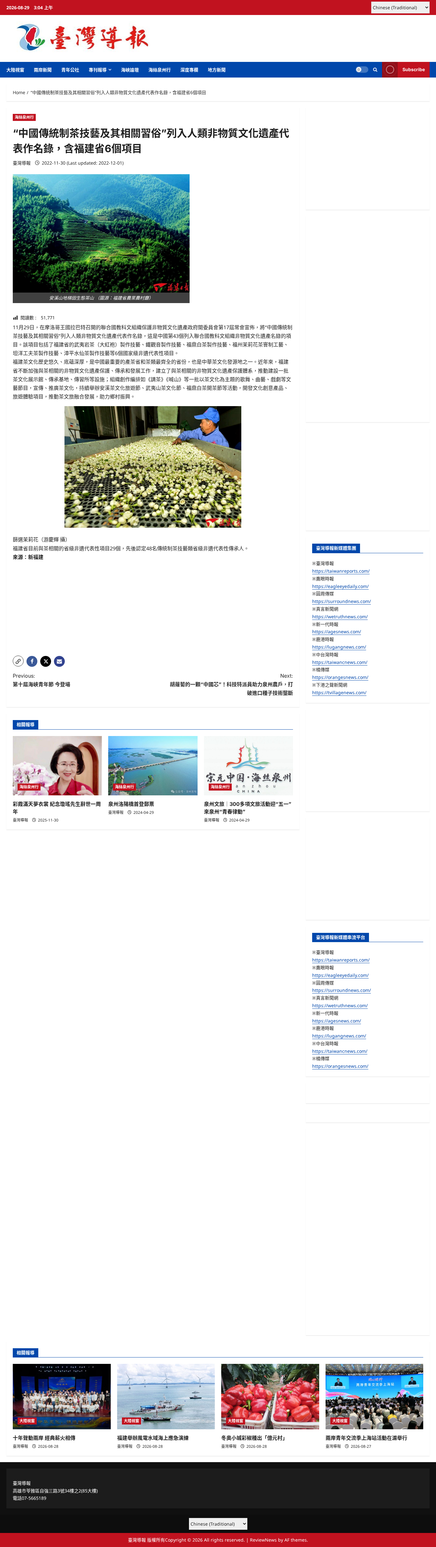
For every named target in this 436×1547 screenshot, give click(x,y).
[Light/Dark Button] (362, 69)
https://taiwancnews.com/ (339, 662)
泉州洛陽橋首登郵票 (131, 804)
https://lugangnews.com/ (339, 647)
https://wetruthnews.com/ (340, 617)
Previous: (41, 680)
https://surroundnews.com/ (341, 601)
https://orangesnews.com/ (340, 677)
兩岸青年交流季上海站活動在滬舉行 (366, 1438)
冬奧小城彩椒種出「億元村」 (254, 1438)
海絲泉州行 (159, 69)
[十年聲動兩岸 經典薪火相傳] (62, 1396)
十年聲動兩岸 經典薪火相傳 (44, 1438)
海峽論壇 (130, 69)
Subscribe (413, 69)
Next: (231, 684)
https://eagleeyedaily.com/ (340, 586)
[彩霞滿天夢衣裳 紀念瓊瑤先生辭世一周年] (57, 765)
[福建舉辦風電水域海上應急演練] (166, 1396)
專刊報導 (98, 69)
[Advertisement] (153, 606)
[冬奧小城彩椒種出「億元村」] (270, 1396)
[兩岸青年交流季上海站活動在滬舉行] (375, 1396)
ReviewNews (263, 1540)
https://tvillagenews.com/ (339, 692)
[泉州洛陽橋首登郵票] (152, 765)
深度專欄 (189, 69)
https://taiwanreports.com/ (341, 571)
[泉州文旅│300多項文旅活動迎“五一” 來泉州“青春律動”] (248, 765)
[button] (375, 69)
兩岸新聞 (43, 69)
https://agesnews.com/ (336, 631)
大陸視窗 (15, 69)
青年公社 (70, 69)
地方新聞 (217, 69)
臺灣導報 (22, 163)
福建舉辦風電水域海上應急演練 (153, 1438)
